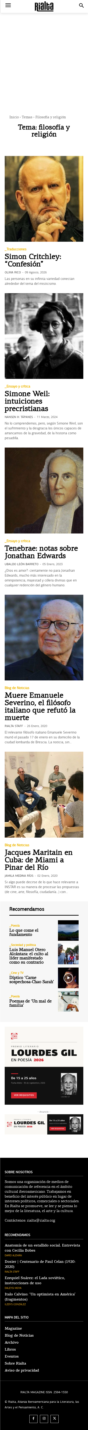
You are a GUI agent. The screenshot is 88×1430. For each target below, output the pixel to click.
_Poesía (14, 925)
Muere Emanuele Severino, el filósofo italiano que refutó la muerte (40, 707)
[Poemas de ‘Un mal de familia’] (68, 1001)
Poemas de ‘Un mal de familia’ (30, 1003)
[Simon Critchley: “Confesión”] (44, 199)
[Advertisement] (44, 56)
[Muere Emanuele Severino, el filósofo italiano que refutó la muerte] (44, 638)
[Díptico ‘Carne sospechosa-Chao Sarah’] (68, 978)
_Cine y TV (16, 973)
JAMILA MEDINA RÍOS (19, 876)
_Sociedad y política (22, 945)
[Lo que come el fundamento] (68, 930)
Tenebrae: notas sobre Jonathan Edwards (41, 552)
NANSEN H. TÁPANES (19, 417)
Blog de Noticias (17, 688)
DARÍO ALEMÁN (13, 1255)
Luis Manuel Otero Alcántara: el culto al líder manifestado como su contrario (28, 956)
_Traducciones (16, 249)
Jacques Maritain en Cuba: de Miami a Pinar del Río (39, 860)
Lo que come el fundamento (23, 932)
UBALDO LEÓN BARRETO (21, 564)
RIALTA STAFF (14, 726)
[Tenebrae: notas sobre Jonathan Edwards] (44, 490)
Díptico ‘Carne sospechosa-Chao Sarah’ (31, 980)
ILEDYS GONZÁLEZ (15, 1304)
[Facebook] (33, 1419)
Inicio (14, 117)
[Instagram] (44, 1419)
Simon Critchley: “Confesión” (33, 260)
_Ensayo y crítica (17, 386)
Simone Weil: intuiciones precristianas (27, 402)
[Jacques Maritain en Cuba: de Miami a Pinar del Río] (44, 795)
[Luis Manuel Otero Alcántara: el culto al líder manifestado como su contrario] (68, 954)
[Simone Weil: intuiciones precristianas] (44, 336)
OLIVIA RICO (13, 272)
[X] (54, 1419)
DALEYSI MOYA (13, 1288)
